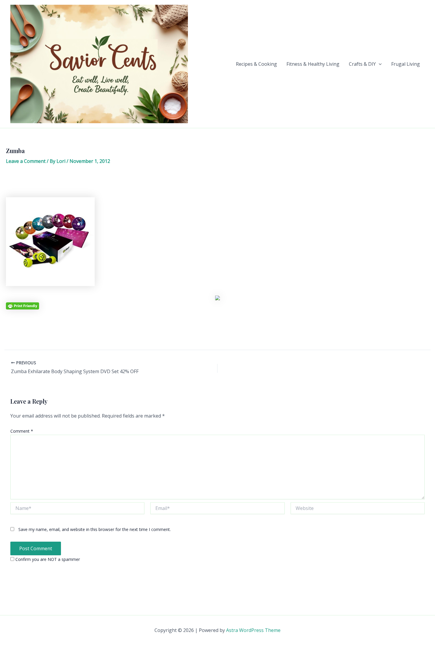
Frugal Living (405, 64)
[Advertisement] (217, 183)
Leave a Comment (26, 161)
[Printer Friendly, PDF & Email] (22, 305)
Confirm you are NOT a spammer (47, 559)
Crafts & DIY (362, 64)
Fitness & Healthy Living (312, 64)
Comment (21, 431)
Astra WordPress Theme (253, 630)
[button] (379, 64)
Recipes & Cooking (256, 64)
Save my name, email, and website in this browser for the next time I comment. (94, 529)
